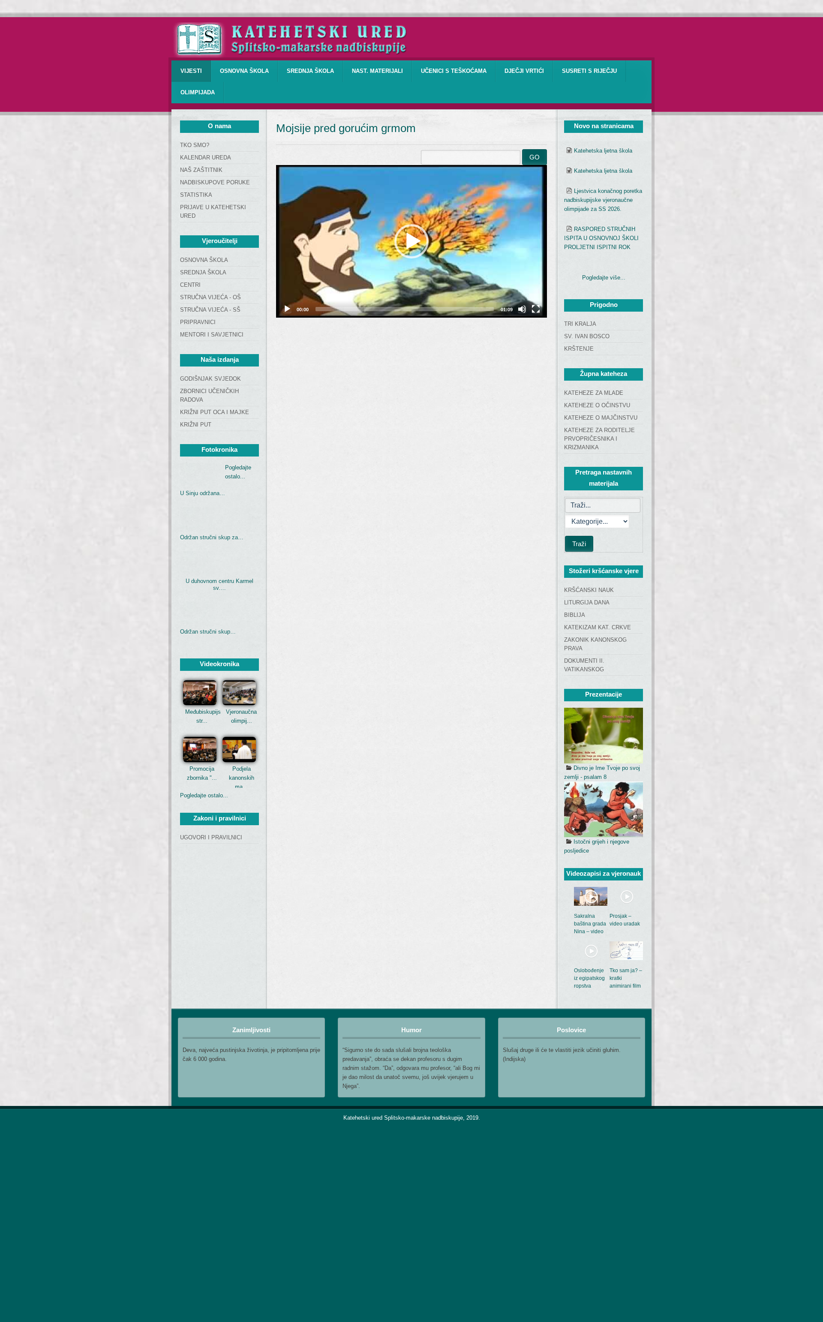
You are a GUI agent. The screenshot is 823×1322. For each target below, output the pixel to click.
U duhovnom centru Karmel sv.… (219, 584)
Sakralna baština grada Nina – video (590, 923)
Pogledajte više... (603, 277)
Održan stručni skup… (208, 631)
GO (534, 157)
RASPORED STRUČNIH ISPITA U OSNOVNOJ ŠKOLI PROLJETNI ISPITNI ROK (601, 238)
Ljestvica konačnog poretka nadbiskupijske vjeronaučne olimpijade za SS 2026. (603, 200)
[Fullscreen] (536, 309)
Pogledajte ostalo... (204, 795)
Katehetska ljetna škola (603, 150)
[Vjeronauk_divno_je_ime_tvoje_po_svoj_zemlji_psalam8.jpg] (603, 735)
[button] (411, 241)
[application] (411, 241)
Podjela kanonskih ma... (241, 778)
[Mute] (522, 309)
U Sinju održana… (202, 493)
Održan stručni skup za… (211, 537)
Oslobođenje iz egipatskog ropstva (589, 978)
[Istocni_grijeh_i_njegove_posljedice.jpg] (603, 809)
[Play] (287, 309)
